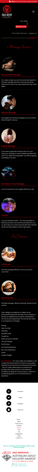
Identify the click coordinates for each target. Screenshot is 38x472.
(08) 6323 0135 (21, 27)
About (19, 421)
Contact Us (33, 33)
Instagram (20, 403)
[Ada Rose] (6, 11)
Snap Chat (20, 410)
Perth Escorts (19, 423)
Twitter (20, 397)
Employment (19, 434)
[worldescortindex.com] (19, 464)
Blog (19, 436)
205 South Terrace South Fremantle (24, 1)
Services (19, 428)
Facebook (20, 391)
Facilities (19, 425)
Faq (19, 432)
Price (19, 430)
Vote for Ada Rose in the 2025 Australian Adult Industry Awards (19, 446)
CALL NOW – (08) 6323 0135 (19, 466)
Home (18, 419)
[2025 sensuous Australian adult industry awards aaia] (19, 457)
